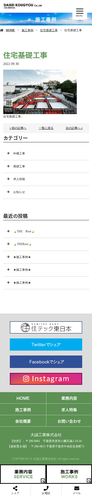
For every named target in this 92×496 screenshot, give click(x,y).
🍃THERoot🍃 (22, 244)
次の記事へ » (74, 128)
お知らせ (19, 192)
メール (77, 493)
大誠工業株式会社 (46, 435)
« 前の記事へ (18, 128)
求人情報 (19, 179)
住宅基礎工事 (49, 30)
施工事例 (27, 30)
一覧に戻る (46, 128)
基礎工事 (19, 166)
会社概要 (23, 421)
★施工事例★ (22, 257)
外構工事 (19, 153)
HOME (10, 30)
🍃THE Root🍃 (24, 231)
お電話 (46, 493)
